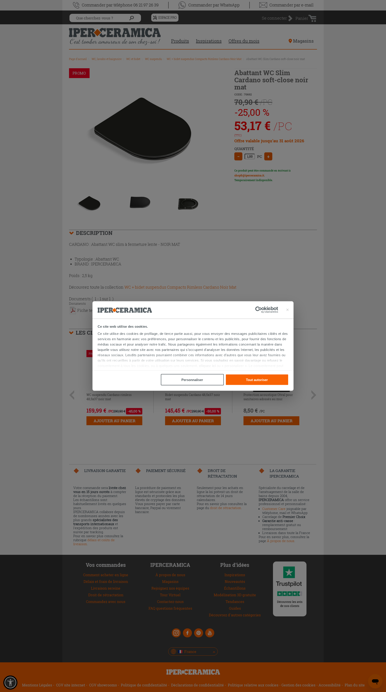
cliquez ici (207, 365)
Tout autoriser (257, 380)
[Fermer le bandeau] (287, 309)
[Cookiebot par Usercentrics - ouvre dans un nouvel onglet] (266, 310)
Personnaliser (192, 380)
